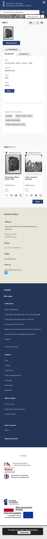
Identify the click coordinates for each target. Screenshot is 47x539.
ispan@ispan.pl (10, 258)
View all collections (12, 347)
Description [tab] (9, 54)
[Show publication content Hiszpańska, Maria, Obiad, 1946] (16, 195)
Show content (11, 43)
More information (32, 530)
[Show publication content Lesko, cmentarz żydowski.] (36, 195)
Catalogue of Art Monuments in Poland (19, 319)
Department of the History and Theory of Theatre (23, 329)
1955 (6, 78)
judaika (9, 116)
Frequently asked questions (15, 409)
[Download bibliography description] (11, 195)
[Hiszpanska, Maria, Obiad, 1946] (8, 33)
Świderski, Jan (10, 70)
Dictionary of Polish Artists (14, 324)
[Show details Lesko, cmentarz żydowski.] (40, 195)
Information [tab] (24, 54)
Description (9, 385)
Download (12, 49)
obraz (7, 85)
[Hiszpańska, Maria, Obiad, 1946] (13, 163)
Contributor (9, 370)
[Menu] (44, 2)
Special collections (11, 309)
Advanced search (32, 16)
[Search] (43, 12)
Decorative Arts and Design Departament (20, 334)
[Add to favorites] (37, 22)
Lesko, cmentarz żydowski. (31, 178)
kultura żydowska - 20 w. (15, 124)
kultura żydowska (13, 120)
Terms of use (9, 404)
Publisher (8, 390)
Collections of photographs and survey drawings (22, 314)
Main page (8, 296)
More (38, 201)
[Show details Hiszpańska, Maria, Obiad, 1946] (20, 195)
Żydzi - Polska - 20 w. (24, 116)
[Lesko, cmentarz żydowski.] (33, 163)
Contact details (10, 414)
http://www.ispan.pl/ (12, 269)
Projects (8, 339)
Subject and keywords (13, 375)
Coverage (8, 380)
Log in (7, 430)
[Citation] (41, 22)
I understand (24, 532)
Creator (7, 365)
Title (6, 360)
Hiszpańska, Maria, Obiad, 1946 (12, 178)
